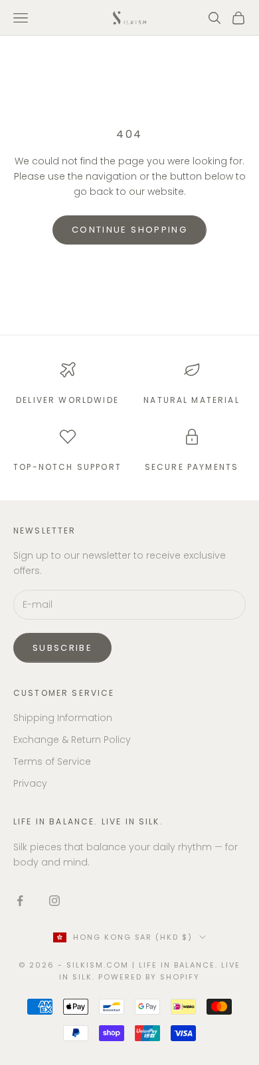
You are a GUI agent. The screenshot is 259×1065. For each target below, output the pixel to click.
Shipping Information (62, 717)
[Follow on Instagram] (54, 900)
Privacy (30, 783)
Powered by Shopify (149, 977)
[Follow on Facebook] (20, 900)
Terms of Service (52, 761)
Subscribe (62, 648)
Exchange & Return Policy (72, 739)
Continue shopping (129, 229)
